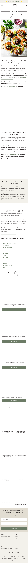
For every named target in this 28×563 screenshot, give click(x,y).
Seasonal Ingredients (5, 536)
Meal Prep (3, 539)
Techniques (3, 546)
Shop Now (14, 309)
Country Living (7, 265)
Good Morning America (9, 243)
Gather (17, 543)
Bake (16, 534)
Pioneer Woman (7, 247)
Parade (5, 263)
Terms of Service (7, 558)
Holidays (16, 548)
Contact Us (14, 560)
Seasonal (16, 536)
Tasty (4, 255)
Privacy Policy (21, 556)
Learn (3, 543)
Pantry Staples (4, 538)
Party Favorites (18, 544)
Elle (4, 267)
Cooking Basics (4, 544)
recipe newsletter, (14, 154)
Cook (2, 534)
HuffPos (5, 253)
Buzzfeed (5, 257)
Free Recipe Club (10, 86)
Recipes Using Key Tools (6, 548)
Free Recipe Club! (16, 1)
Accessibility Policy (20, 558)
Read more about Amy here (8, 234)
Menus (16, 546)
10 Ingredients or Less (19, 538)
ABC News (6, 245)
